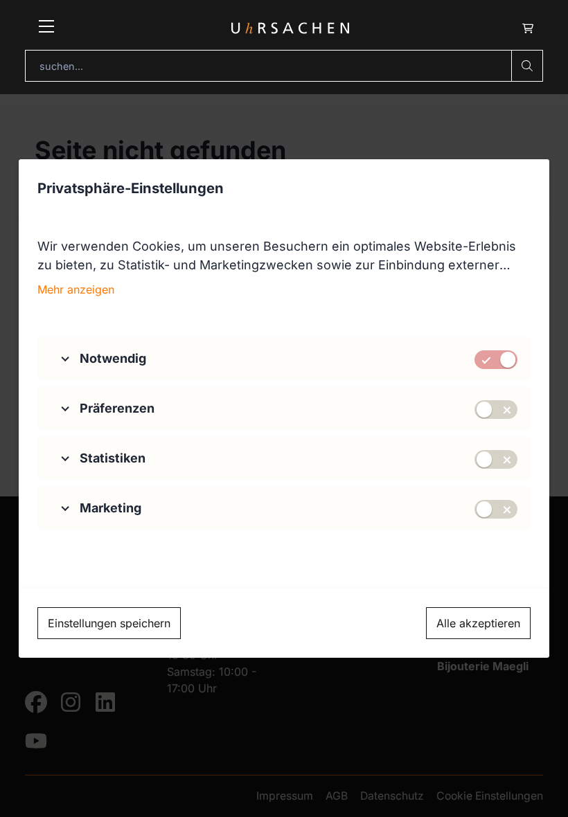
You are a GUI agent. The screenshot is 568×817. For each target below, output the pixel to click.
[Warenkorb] (527, 28)
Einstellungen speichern (109, 623)
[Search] (527, 66)
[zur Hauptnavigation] (46, 28)
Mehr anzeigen (75, 289)
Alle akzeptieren (478, 623)
